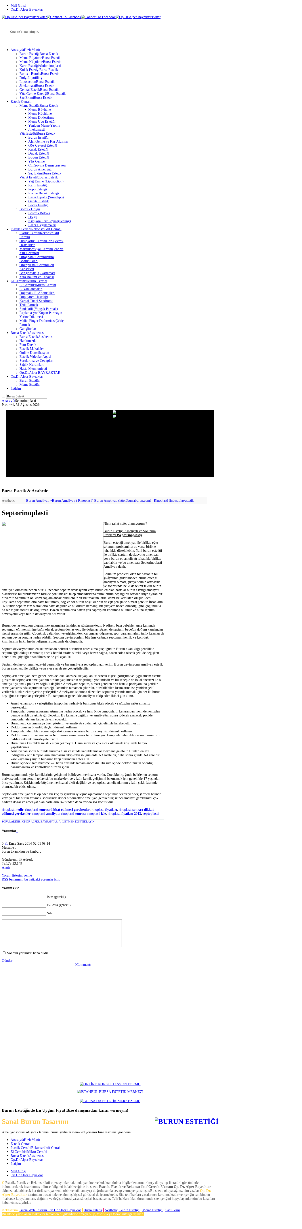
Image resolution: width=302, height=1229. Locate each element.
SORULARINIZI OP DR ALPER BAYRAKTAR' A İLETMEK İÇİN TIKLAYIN (48, 821)
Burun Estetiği (129, 1210)
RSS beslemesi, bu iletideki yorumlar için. (31, 879)
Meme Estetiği (152, 1210)
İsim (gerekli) (56, 897)
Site (49, 913)
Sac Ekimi (172, 1210)
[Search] (3, 397)
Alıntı (6, 867)
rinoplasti (12, 809)
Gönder (7, 960)
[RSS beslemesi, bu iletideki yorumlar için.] (16, 831)
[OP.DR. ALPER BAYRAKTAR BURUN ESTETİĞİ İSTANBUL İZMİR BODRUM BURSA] (110, 1084)
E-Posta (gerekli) (59, 905)
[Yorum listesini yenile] (17, 831)
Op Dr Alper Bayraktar (65, 1210)
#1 (6, 843)
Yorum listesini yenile (17, 875)
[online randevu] (110, 1092)
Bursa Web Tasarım (33, 1210)
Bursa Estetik (93, 1210)
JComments (83, 964)
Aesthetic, (112, 1210)
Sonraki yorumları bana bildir (27, 953)
